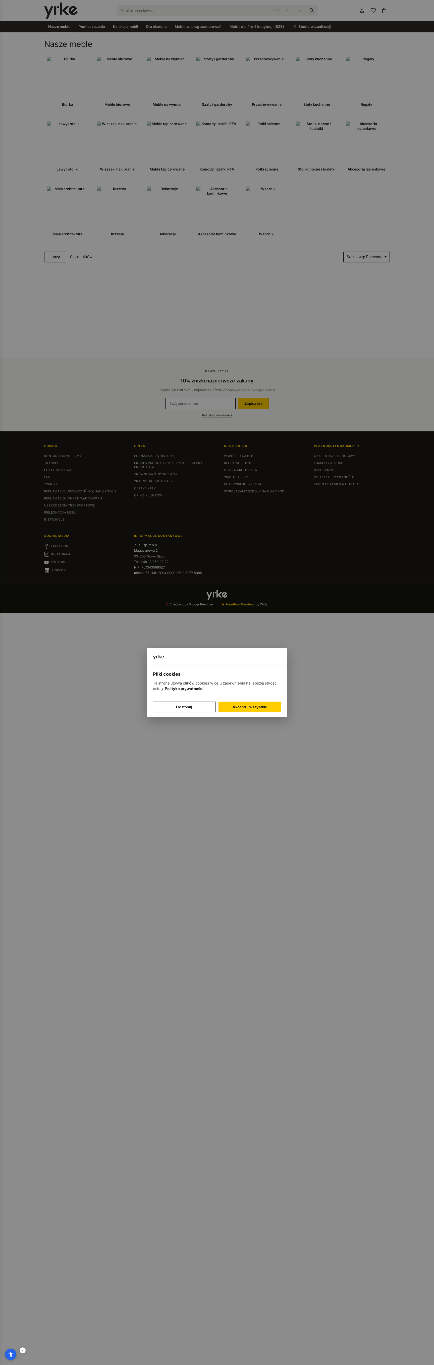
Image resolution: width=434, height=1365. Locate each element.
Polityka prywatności (184, 688)
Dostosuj (184, 707)
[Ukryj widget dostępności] (23, 1350)
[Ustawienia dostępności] (10, 1354)
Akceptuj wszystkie (250, 707)
